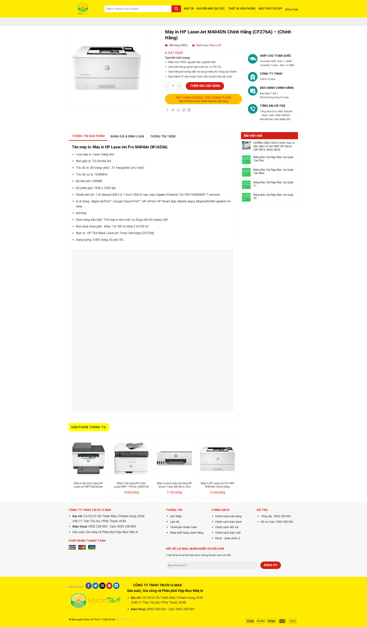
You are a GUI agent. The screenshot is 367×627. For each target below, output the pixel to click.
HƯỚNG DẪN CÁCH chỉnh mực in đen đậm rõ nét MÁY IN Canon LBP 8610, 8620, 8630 (274, 146)
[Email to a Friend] (178, 110)
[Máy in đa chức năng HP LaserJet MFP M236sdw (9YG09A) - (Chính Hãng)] (88, 458)
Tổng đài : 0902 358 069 (276, 516)
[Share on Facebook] (167, 110)
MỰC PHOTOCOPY (270, 8)
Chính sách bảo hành (228, 522)
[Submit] (176, 8)
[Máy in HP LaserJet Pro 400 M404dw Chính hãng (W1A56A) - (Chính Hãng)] (217, 458)
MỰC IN (189, 8)
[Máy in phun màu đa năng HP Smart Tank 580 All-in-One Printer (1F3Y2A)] (174, 458)
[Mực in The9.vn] (84, 8)
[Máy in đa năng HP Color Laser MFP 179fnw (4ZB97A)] (131, 458)
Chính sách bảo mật (228, 532)
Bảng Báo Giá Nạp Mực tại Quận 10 (273, 196)
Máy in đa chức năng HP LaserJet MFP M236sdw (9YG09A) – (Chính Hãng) (88, 485)
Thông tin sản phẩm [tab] (88, 136)
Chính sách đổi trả (226, 527)
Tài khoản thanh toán (183, 527)
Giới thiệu (176, 516)
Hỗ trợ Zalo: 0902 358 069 (277, 522)
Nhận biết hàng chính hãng (186, 532)
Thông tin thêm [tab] (162, 136)
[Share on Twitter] (173, 110)
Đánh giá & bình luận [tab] (127, 136)
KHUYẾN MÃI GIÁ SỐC (211, 8)
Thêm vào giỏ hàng (205, 86)
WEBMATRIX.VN (124, 619)
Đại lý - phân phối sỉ (227, 538)
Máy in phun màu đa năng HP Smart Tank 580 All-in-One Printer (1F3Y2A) (174, 485)
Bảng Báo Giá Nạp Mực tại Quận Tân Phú (273, 158)
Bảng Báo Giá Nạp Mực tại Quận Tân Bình (273, 171)
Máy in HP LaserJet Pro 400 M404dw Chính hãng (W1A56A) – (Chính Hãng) (217, 485)
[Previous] (69, 468)
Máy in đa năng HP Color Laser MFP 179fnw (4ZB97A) (131, 485)
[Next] (237, 468)
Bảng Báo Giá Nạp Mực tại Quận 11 (273, 184)
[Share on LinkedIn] (189, 110)
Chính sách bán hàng (228, 516)
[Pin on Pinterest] (183, 110)
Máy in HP (215, 45)
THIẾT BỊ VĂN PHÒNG (242, 8)
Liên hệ (174, 522)
